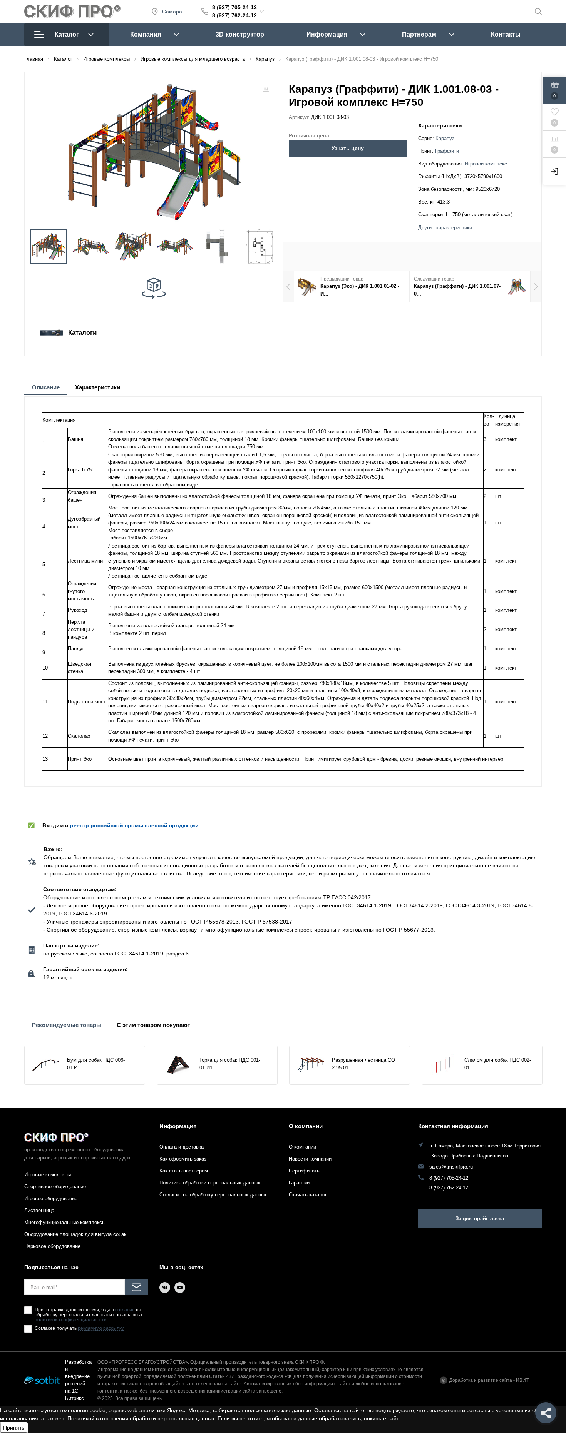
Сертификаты (304, 1171)
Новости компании (310, 1159)
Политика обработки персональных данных (209, 1183)
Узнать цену (348, 148)
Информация (326, 34)
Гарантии (299, 1183)
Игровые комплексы (47, 1174)
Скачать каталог (308, 1195)
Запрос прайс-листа (480, 1218)
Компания (145, 34)
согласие (125, 1310)
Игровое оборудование (50, 1198)
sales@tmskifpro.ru (451, 1167)
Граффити (447, 151)
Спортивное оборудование (55, 1186)
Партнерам (419, 34)
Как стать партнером (183, 1171)
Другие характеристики (445, 227)
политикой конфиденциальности (71, 1320)
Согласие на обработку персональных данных (213, 1195)
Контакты (506, 34)
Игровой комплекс (486, 164)
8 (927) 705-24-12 (234, 7)
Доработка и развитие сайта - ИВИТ (489, 1380)
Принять (13, 1428)
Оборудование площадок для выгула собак (75, 1234)
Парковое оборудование (52, 1246)
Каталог (67, 34)
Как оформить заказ (182, 1159)
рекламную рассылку (101, 1328)
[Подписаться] (136, 1287)
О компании (306, 1126)
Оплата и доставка (181, 1147)
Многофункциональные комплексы (64, 1222)
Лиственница (39, 1210)
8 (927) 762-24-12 (234, 15)
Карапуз (444, 138)
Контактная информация (453, 1126)
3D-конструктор (240, 34)
